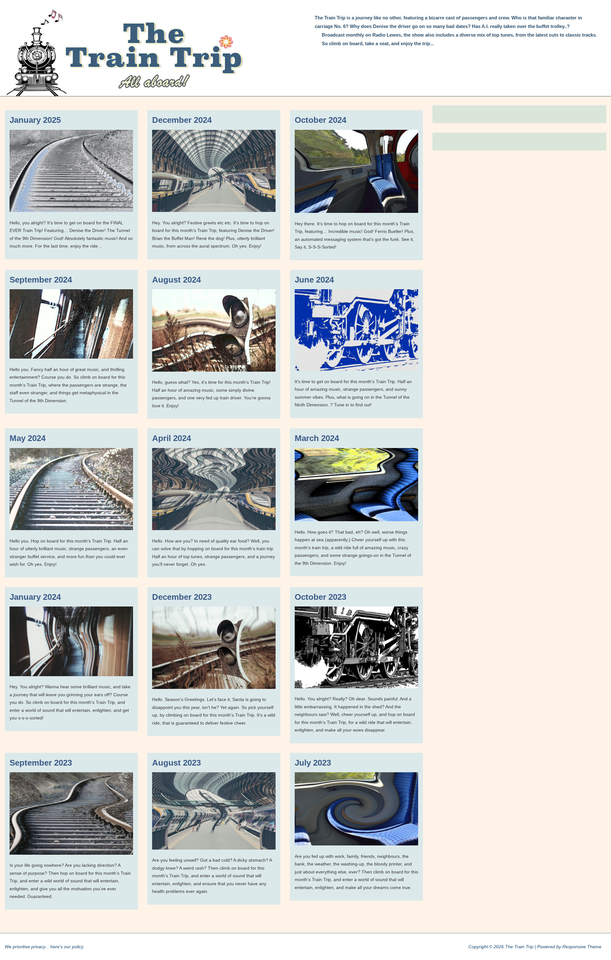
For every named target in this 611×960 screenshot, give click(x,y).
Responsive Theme (581, 946)
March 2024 (317, 438)
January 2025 (35, 120)
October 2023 (320, 597)
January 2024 (35, 597)
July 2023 (313, 762)
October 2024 (320, 120)
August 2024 (176, 279)
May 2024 (28, 438)
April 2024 (171, 438)
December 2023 (182, 597)
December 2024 (182, 120)
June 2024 (314, 279)
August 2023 (176, 762)
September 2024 (41, 279)
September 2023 (41, 762)
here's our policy (66, 946)
